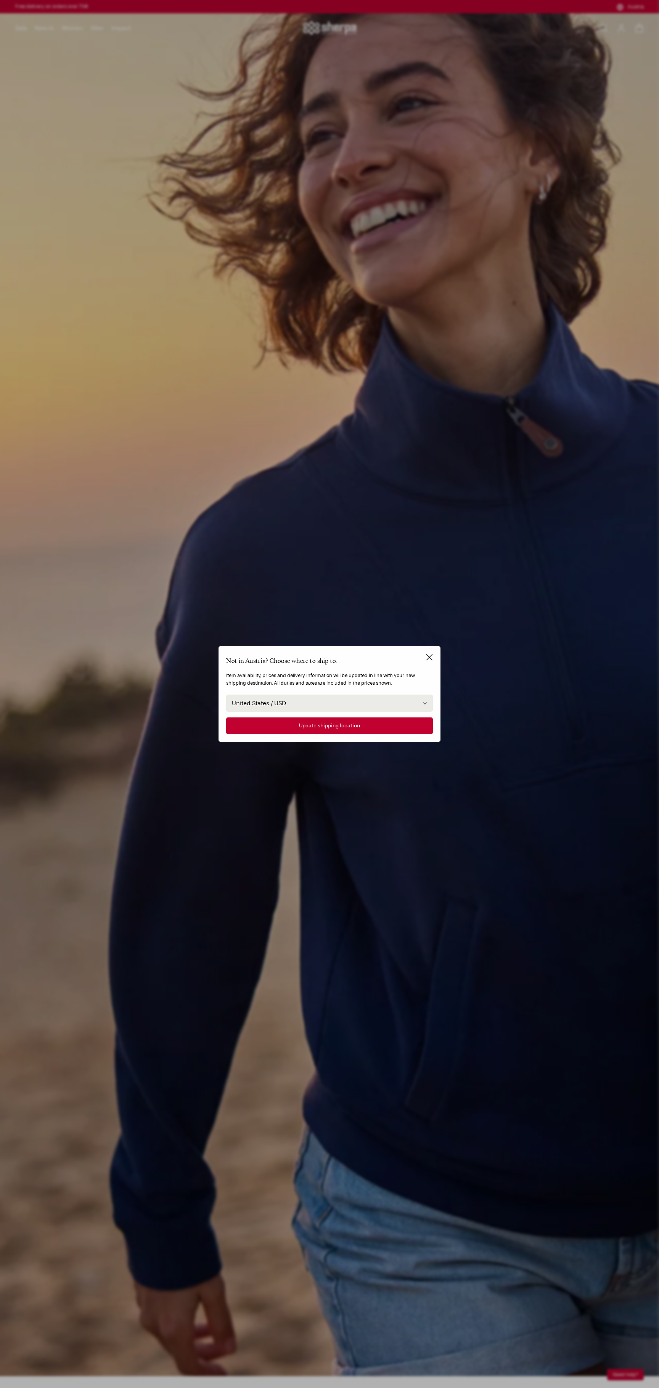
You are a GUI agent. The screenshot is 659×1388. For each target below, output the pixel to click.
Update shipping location (329, 725)
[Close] (429, 657)
